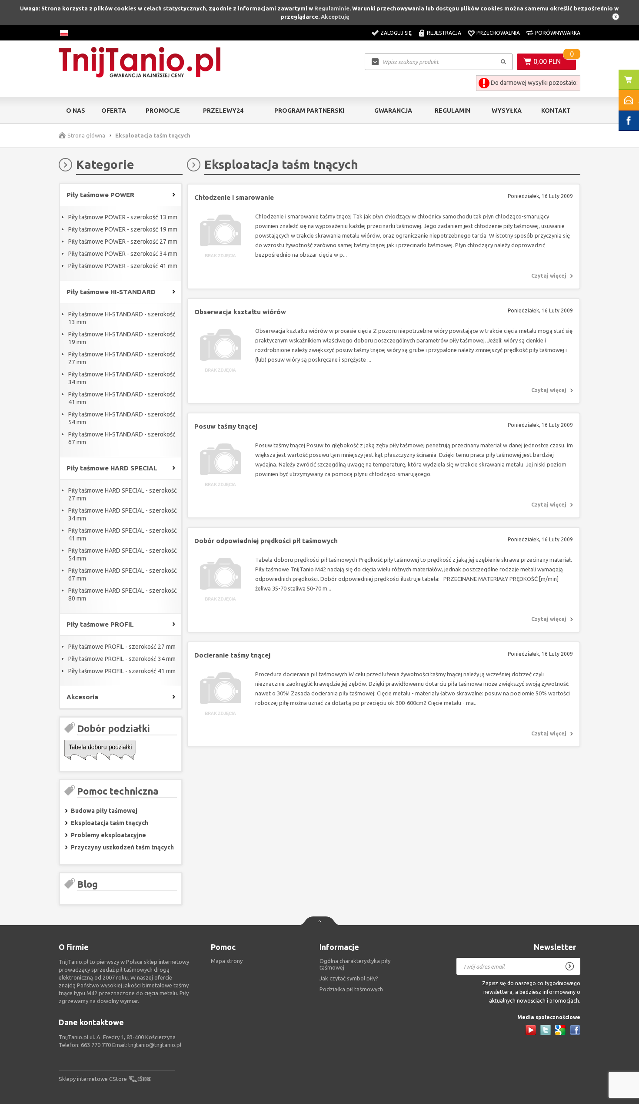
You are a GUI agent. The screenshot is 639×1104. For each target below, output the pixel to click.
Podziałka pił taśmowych (351, 989)
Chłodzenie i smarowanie (234, 197)
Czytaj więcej (548, 276)
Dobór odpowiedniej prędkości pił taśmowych (266, 540)
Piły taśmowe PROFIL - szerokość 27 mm (122, 646)
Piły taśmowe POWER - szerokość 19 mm (122, 229)
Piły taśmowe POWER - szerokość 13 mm (122, 217)
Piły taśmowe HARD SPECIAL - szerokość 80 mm (122, 594)
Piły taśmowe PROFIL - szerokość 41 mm (122, 671)
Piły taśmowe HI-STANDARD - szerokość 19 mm (122, 338)
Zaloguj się (396, 33)
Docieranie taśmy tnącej (232, 655)
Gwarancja (393, 110)
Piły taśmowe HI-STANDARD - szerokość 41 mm (122, 398)
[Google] (560, 1030)
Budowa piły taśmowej (104, 810)
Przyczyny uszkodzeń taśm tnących (122, 847)
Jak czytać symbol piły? (349, 978)
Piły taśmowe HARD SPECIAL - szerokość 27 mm (122, 494)
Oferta (113, 110)
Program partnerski (309, 110)
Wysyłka (507, 110)
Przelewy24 (223, 110)
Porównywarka (557, 33)
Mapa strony (227, 961)
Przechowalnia (498, 33)
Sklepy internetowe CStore (93, 1079)
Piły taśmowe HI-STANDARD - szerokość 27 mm (122, 358)
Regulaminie (331, 8)
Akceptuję (335, 16)
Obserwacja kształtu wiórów (240, 311)
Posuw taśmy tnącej (225, 426)
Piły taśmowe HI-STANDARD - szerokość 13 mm (122, 318)
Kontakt (556, 110)
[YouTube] (531, 1030)
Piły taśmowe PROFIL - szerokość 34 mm (122, 658)
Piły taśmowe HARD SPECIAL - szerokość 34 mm (122, 514)
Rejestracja (444, 33)
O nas (75, 110)
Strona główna (86, 135)
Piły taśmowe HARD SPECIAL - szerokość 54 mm (122, 554)
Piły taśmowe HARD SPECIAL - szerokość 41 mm (122, 534)
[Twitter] (545, 1030)
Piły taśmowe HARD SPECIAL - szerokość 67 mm (122, 574)
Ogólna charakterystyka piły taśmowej (355, 964)
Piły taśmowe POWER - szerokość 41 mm (122, 265)
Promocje (163, 110)
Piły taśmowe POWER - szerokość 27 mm (122, 241)
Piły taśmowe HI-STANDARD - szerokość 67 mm (122, 438)
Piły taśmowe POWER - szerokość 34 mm (122, 253)
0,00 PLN (547, 61)
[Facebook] (575, 1030)
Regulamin (452, 110)
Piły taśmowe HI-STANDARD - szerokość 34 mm (122, 378)
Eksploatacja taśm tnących (109, 822)
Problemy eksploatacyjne (108, 835)
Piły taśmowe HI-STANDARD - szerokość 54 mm (122, 418)
